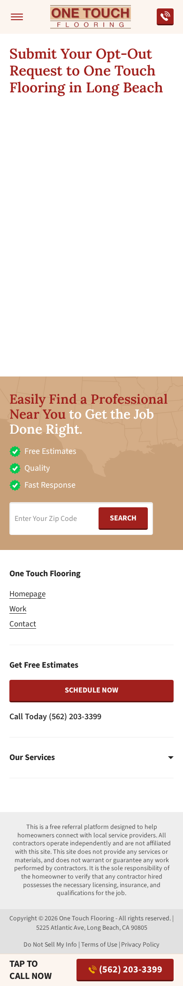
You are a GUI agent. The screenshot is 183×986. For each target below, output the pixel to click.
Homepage (27, 594)
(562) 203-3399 (130, 969)
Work (17, 609)
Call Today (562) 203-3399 (55, 717)
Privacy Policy (140, 944)
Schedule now (91, 690)
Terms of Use (99, 944)
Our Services (32, 758)
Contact (22, 624)
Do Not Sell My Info (50, 944)
